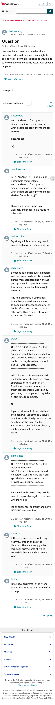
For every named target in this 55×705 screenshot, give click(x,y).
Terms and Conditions (27, 685)
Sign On (42, 4)
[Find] (50, 11)
